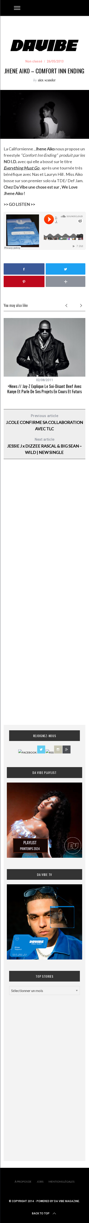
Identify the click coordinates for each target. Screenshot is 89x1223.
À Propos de (23, 1181)
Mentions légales (61, 1181)
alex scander (46, 79)
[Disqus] (45, 536)
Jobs (40, 1181)
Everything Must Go (22, 167)
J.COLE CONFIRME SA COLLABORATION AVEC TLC (44, 422)
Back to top (41, 1213)
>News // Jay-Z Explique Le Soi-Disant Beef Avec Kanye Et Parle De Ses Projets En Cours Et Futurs (44, 388)
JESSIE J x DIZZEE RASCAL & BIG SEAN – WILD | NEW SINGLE (44, 446)
